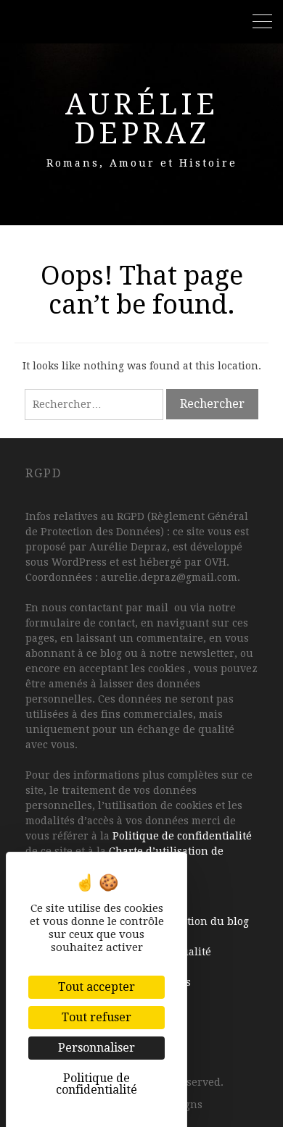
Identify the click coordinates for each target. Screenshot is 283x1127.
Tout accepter (96, 987)
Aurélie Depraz (141, 119)
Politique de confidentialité (182, 836)
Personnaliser (96, 1048)
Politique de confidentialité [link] (96, 1084)
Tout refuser (96, 1017)
